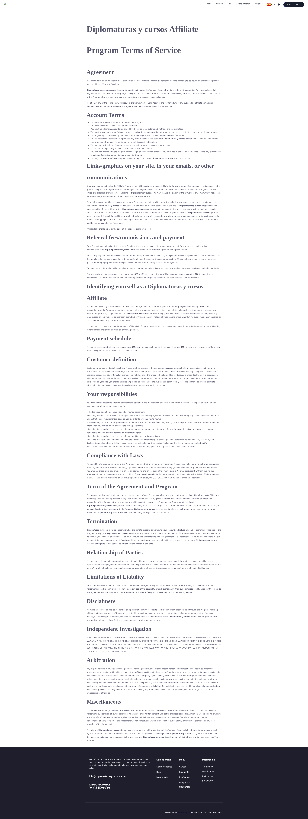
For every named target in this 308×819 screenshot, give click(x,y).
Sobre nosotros (164, 766)
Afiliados (259, 4)
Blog (158, 772)
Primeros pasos (294, 4)
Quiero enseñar (243, 4)
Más (229, 4)
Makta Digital (184, 812)
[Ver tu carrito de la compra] (279, 4)
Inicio (209, 4)
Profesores (184, 777)
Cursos (219, 4)
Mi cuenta (184, 772)
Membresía (162, 777)
